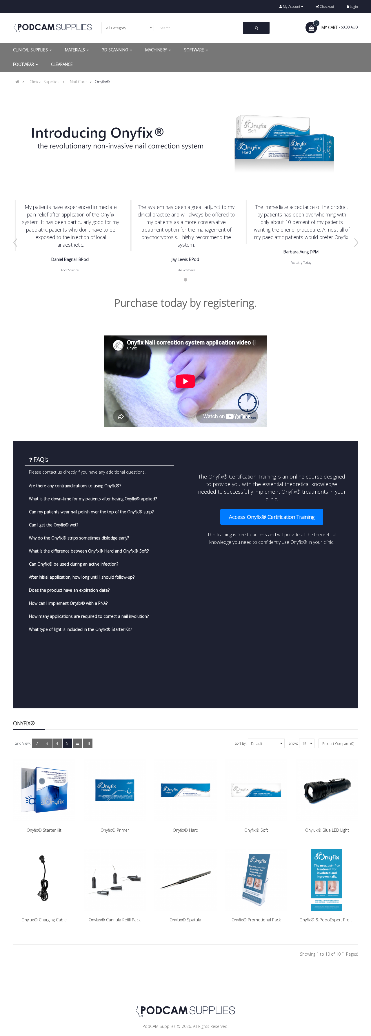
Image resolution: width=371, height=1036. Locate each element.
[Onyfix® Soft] (256, 790)
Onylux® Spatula (185, 920)
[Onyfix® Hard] (185, 790)
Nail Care (78, 82)
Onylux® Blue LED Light (327, 830)
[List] (77, 743)
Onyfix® (102, 82)
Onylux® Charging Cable (44, 920)
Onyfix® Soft (256, 830)
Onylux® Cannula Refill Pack (115, 920)
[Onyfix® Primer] (115, 790)
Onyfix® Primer (115, 830)
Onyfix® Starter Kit (44, 830)
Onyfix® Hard (185, 830)
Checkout (327, 6)
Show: (293, 743)
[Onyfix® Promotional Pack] (256, 880)
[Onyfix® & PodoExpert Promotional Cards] (327, 880)
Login (354, 6)
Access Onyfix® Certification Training (271, 516)
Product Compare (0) (338, 743)
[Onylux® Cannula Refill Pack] (115, 880)
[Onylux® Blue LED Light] (327, 790)
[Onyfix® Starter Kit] (44, 790)
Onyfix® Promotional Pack (256, 920)
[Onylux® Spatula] (185, 880)
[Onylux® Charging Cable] (44, 880)
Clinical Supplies (44, 82)
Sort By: (241, 743)
